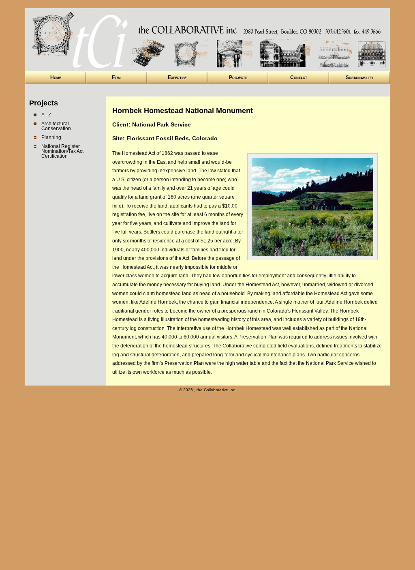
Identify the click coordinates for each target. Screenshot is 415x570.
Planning (51, 137)
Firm (116, 77)
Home (55, 77)
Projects (238, 77)
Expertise (177, 77)
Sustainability (359, 77)
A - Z (46, 114)
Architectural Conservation (56, 126)
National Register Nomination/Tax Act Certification (62, 151)
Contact (298, 77)
